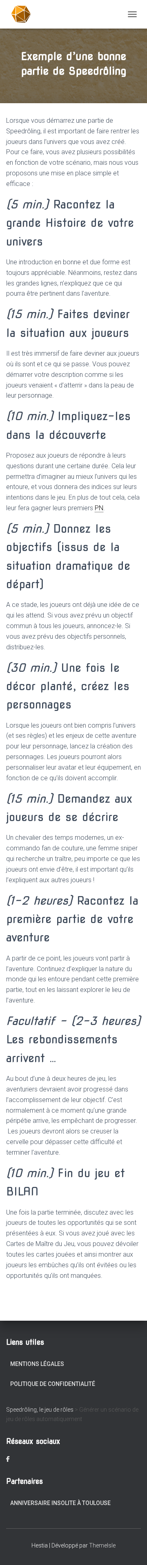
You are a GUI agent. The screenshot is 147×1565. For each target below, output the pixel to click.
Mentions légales (37, 1364)
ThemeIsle (102, 1545)
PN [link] (99, 508)
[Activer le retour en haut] (130, 1548)
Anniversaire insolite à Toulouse (60, 1503)
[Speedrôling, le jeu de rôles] (24, 14)
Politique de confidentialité (52, 1384)
